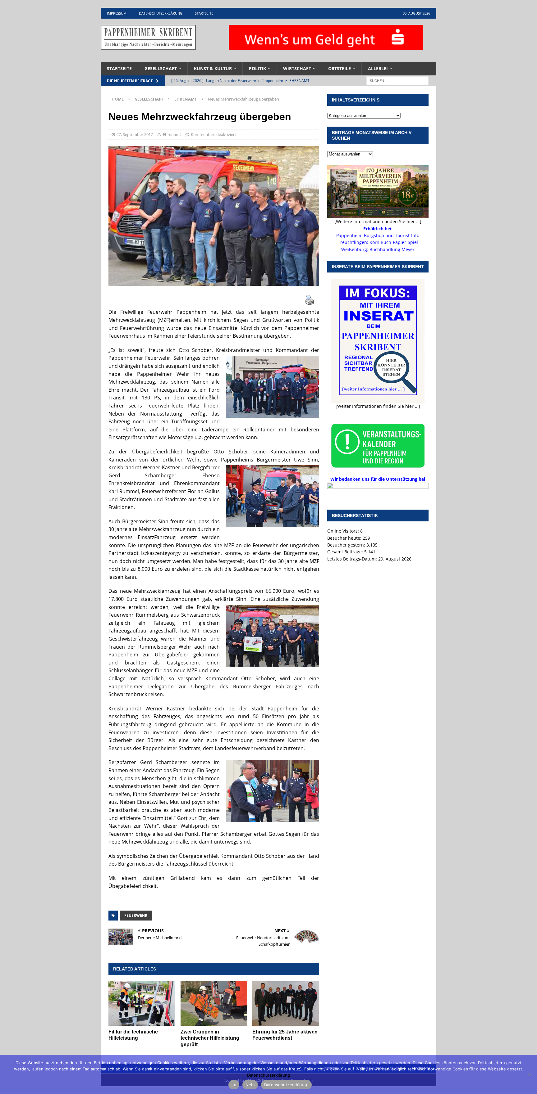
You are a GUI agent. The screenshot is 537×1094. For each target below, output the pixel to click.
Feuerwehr (135, 915)
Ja (234, 1084)
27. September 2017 (135, 134)
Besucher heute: (345, 538)
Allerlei (378, 68)
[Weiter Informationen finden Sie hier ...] (378, 406)
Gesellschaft (161, 68)
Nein (250, 1084)
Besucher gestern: (346, 545)
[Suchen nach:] (397, 80)
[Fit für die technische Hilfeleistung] (141, 1003)
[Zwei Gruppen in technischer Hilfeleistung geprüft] (214, 1003)
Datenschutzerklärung (160, 13)
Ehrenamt (172, 134)
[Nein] (529, 1074)
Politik (257, 68)
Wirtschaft (297, 68)
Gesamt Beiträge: (345, 552)
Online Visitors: (343, 531)
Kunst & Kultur (213, 68)
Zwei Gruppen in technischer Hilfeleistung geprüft (210, 1038)
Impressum (116, 13)
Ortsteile (339, 68)
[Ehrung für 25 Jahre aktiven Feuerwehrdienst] (285, 1003)
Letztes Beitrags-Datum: (352, 559)
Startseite (204, 13)
